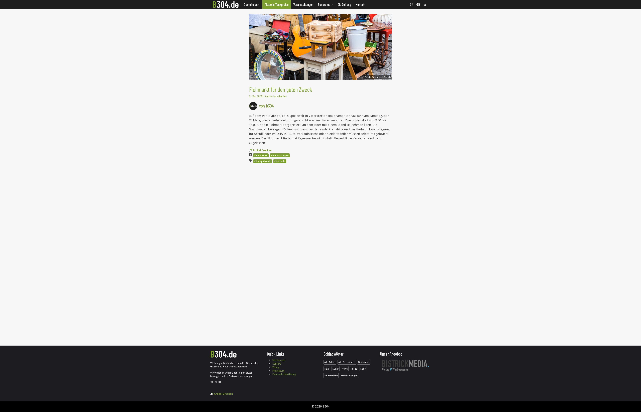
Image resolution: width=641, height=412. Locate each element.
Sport (363, 368)
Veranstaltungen (303, 4)
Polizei (354, 368)
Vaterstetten (261, 155)
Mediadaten (278, 360)
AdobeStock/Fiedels (381, 77)
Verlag (275, 367)
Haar (327, 368)
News (345, 368)
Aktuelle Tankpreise (277, 4)
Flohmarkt (279, 161)
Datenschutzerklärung (284, 374)
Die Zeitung (344, 4)
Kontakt (360, 4)
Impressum (278, 370)
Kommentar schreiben (276, 96)
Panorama (324, 4)
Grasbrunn (363, 362)
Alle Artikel (330, 362)
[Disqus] (320, 211)
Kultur (335, 368)
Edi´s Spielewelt (262, 161)
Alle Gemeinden (346, 362)
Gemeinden (251, 4)
